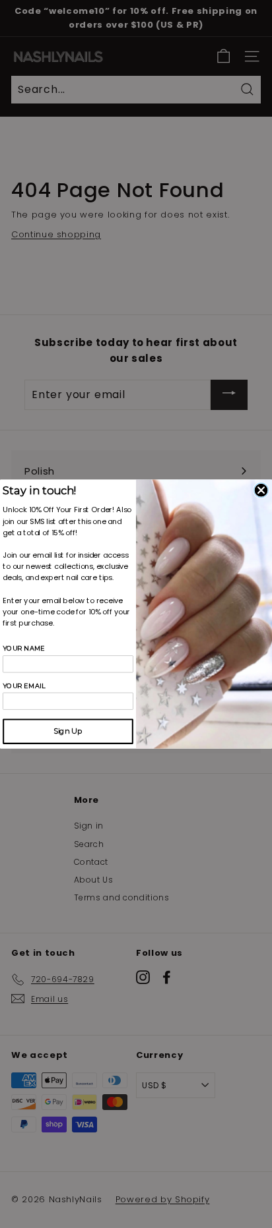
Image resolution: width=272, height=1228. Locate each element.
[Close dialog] (261, 490)
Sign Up (67, 731)
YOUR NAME (24, 649)
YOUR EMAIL (24, 685)
